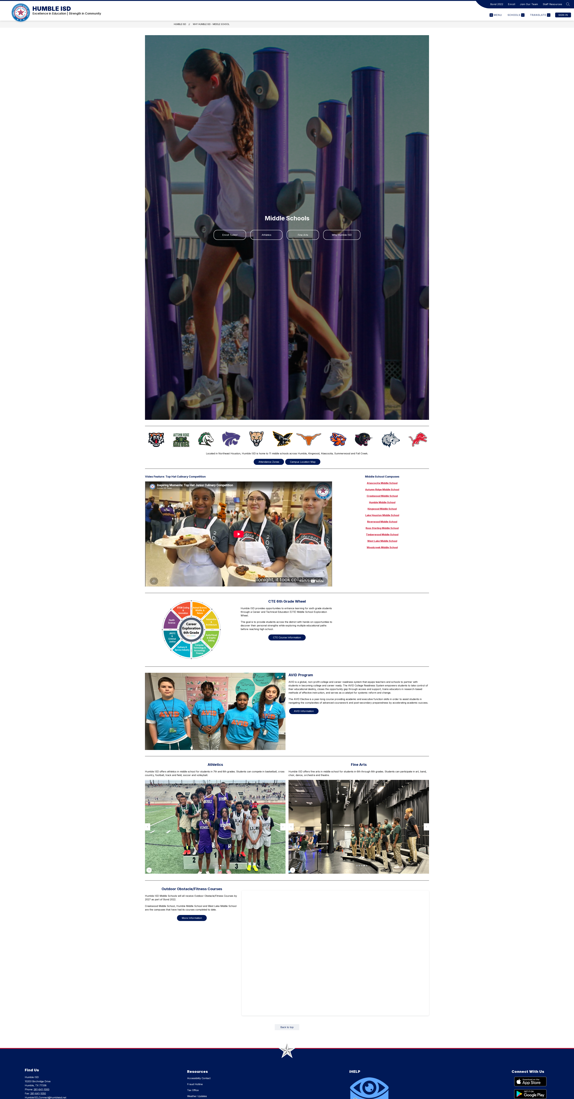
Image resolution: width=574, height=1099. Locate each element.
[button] (213, 865)
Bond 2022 (496, 4)
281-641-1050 (38, 1093)
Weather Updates (197, 1096)
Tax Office (193, 1090)
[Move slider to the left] (147, 826)
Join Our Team (529, 4)
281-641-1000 (41, 1089)
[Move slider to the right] (283, 826)
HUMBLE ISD (180, 24)
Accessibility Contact (198, 1078)
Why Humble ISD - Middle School (211, 24)
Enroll (511, 4)
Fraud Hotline (195, 1084)
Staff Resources (552, 4)
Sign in (563, 14)
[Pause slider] (149, 870)
